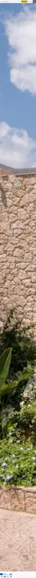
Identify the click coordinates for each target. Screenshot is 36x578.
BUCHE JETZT (24, 1)
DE (19, 1)
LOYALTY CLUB (30, 1)
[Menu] (34, 1)
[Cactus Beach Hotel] (4, 1)
